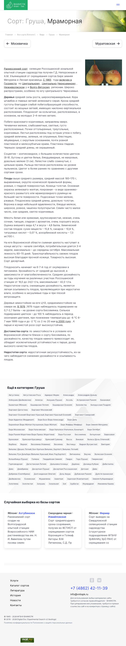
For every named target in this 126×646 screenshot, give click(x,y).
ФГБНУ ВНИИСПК (25, 616)
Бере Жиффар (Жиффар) (71, 424)
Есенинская (29, 479)
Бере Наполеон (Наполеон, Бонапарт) (66, 429)
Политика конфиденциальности (18, 623)
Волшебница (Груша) (18, 459)
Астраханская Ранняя (86, 400)
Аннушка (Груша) (54, 400)
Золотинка (13, 484)
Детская (85, 469)
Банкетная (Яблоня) (18, 405)
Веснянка (58, 444)
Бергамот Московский (42, 410)
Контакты (16, 605)
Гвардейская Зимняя (52, 459)
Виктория (105, 444)
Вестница (71, 444)
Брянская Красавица (31, 439)
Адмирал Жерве (52, 395)
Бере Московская (17, 429)
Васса (69, 439)
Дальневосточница (59, 464)
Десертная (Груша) (40, 469)
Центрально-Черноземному (59, 83)
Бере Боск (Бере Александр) (50, 419)
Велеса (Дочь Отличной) (98, 439)
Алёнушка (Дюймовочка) (20, 400)
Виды (42, 34)
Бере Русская (64, 434)
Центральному (31, 83)
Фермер (105, 513)
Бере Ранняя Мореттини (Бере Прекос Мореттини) (31, 434)
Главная (9, 34)
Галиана (35, 459)
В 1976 (21, 306)
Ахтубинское (27, 513)
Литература (17, 590)
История (15, 595)
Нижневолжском (14, 87)
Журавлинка (44, 479)
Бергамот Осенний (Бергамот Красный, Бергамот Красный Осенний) (40, 415)
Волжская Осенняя (103, 454)
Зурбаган (74, 484)
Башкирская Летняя (40, 405)
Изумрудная (88, 484)
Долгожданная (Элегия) (45, 474)
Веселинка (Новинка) (40, 444)
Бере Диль (72, 419)
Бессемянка (80, 434)
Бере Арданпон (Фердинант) (21, 419)
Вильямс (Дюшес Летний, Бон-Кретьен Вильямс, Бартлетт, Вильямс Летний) (43, 449)
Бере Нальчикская (37, 429)
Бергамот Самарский (84, 415)
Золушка (41, 484)
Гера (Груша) (82, 459)
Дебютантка (107, 464)
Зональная (54, 484)
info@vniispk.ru (79, 594)
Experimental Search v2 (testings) (42, 619)
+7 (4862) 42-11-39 (89, 588)
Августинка (14, 395)
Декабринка (22, 469)
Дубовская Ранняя (83, 474)
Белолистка (81, 405)
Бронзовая (13, 439)
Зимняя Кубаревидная (103, 479)
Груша (52, 34)
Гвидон (69, 459)
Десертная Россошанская (65, 469)
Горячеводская (15, 464)
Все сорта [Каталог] (26, 34)
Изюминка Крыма (106, 484)
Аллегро (39, 400)
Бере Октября (93, 429)
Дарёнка (75, 464)
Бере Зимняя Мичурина (97, 424)
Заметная (58, 479)
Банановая (105, 400)
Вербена (12, 444)
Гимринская (97, 459)
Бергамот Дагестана (18, 410)
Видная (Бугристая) (88, 444)
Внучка (87, 454)
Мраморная (64, 34)
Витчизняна (75, 454)
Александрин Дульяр (87, 395)
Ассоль (69, 400)
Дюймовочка (14, 479)
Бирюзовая (109, 434)
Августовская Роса (32, 395)
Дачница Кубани (90, 464)
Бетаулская (95, 434)
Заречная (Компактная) (78, 479)
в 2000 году (63, 321)
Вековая (79, 439)
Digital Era (21, 619)
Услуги (14, 580)
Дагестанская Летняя (36, 464)
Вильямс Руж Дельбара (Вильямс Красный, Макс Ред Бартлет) (37, 454)
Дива (95, 469)
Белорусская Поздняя (101, 405)
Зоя (64, 484)
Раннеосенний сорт (16, 68)
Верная (23, 444)
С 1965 (47, 79)
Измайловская (57, 516)
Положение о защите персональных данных (52, 623)
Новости (15, 600)
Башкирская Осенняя (62, 405)
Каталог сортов (19, 585)
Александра (68, 395)
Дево (11, 469)
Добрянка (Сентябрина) (19, 474)
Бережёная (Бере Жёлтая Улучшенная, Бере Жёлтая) (33, 424)
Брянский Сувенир (53, 439)
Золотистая (27, 484)
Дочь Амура (65, 474)
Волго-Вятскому (40, 87)
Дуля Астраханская (104, 474)
